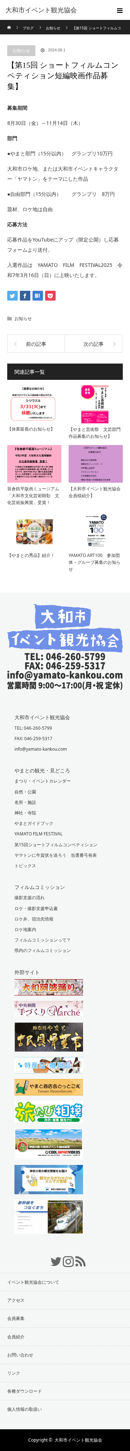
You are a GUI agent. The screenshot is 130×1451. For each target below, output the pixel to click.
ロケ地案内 (25, 929)
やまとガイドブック (33, 823)
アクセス (16, 1300)
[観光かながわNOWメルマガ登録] (65, 1180)
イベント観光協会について (33, 1282)
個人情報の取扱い (24, 1409)
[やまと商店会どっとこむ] (65, 1088)
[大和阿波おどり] (65, 988)
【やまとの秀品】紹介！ (31, 555)
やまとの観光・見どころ (42, 770)
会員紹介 (16, 1337)
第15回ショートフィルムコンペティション (56, 845)
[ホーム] (9, 22)
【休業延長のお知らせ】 (31, 429)
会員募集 (16, 1318)
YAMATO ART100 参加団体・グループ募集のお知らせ (95, 562)
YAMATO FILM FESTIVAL (38, 834)
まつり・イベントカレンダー (42, 781)
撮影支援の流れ (29, 897)
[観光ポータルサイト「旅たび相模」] (65, 1113)
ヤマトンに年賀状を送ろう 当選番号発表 (55, 855)
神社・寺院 (25, 813)
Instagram (65, 1257)
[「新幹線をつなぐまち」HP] (65, 1218)
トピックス (25, 866)
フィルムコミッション (39, 887)
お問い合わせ (20, 1355)
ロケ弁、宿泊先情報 (33, 919)
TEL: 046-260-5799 (33, 728)
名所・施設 (25, 802)
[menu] (120, 10)
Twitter (52, 1257)
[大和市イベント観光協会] (65, 685)
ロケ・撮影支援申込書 (36, 908)
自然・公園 (25, 792)
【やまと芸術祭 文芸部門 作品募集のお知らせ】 (96, 432)
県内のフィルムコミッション (42, 950)
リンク (13, 1373)
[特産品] (65, 1066)
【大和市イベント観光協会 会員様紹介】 (96, 492)
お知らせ (21, 50)
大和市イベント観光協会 (41, 10)
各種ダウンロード (24, 1391)
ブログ (28, 27)
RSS (77, 1257)
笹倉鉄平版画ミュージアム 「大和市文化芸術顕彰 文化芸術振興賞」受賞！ (34, 496)
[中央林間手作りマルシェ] (65, 1010)
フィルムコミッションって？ (42, 940)
